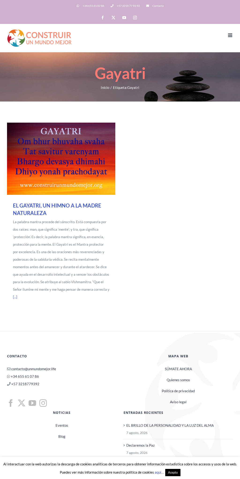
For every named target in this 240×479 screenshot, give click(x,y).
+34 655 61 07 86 (25, 376)
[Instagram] (43, 403)
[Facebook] (11, 403)
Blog (61, 436)
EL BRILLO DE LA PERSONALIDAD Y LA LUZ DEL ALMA (170, 425)
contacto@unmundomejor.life (33, 369)
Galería (67, 159)
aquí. (159, 472)
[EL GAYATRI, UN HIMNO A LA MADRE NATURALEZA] (61, 159)
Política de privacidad (178, 391)
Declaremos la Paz (140, 445)
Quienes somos (178, 380)
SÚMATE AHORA (178, 369)
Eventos (62, 425)
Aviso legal (178, 402)
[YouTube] (32, 403)
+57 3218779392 (25, 384)
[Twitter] (21, 403)
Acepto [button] (173, 472)
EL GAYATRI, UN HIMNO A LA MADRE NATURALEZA (54, 159)
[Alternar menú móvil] (230, 35)
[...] (15, 297)
